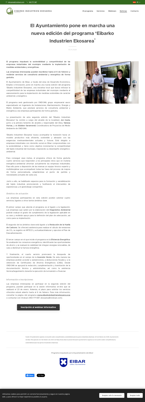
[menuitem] (88, 11)
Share (31, 375)
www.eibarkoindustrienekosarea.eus (53, 295)
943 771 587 (33, 2)
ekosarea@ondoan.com (16, 2)
